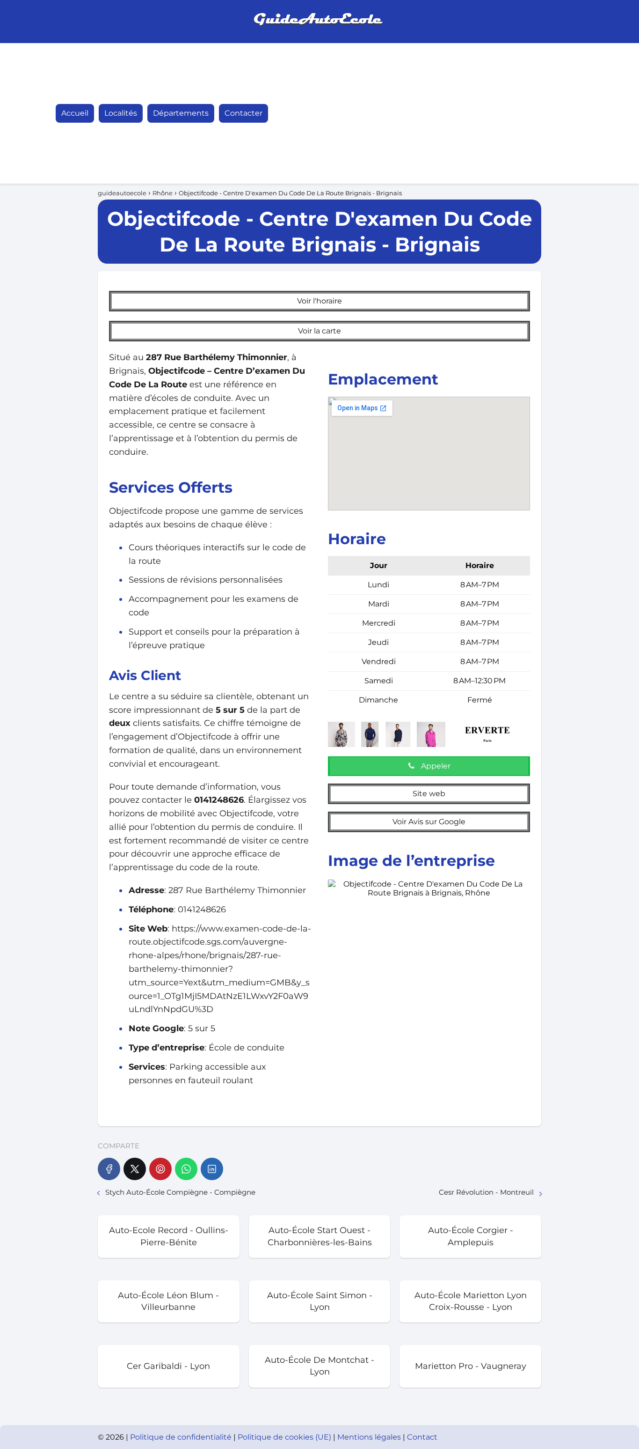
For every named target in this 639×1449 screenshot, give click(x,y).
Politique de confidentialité (181, 1437)
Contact (422, 1437)
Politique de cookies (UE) (285, 1437)
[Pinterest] (160, 1169)
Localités (120, 113)
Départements (181, 113)
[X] (134, 1169)
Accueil (74, 113)
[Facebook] (109, 1169)
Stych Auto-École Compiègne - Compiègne (180, 1192)
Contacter (243, 113)
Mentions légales (370, 1437)
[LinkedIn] (212, 1169)
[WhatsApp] (186, 1169)
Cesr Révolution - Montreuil (486, 1192)
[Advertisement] (481, 113)
